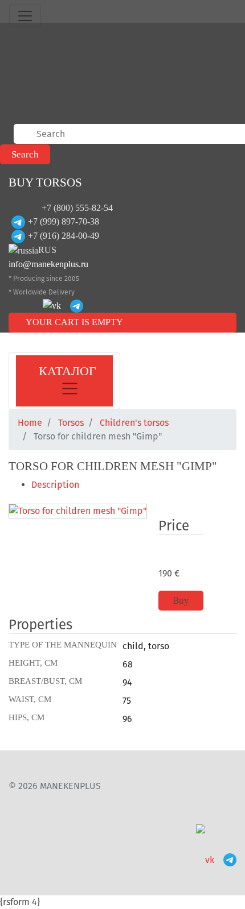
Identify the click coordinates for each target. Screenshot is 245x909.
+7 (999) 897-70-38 (63, 221)
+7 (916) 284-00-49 (63, 235)
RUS (47, 250)
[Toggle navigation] (25, 16)
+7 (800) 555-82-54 (77, 208)
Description (55, 484)
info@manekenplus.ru (48, 264)
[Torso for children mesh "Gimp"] (78, 512)
